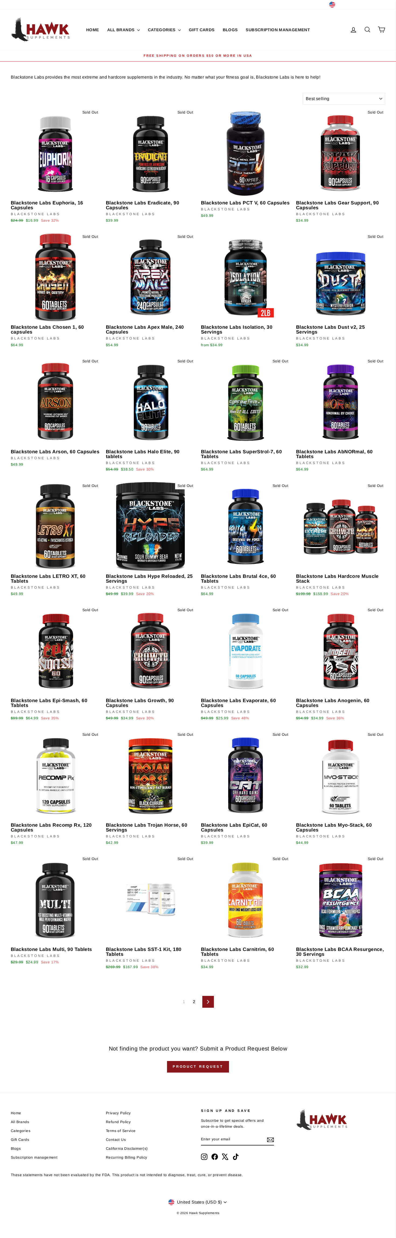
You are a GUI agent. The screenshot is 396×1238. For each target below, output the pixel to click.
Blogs (230, 29)
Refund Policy (118, 1122)
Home (92, 29)
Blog (15, 4)
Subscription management (278, 29)
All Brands (121, 29)
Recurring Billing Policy (126, 1157)
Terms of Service (121, 1131)
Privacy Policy (118, 1113)
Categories (162, 29)
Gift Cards (202, 29)
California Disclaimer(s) (127, 1149)
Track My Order (63, 4)
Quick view (55, 191)
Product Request (198, 1066)
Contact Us (34, 4)
